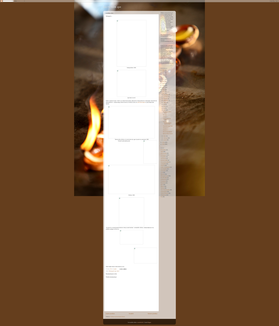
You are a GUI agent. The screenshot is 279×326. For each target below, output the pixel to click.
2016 (163, 89)
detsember (166, 94)
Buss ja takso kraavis (168, 133)
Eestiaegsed (163, 155)
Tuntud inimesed (164, 193)
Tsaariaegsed (164, 191)
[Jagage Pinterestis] (125, 269)
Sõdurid (162, 186)
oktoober (165, 98)
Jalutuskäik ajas (112, 7)
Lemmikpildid (164, 168)
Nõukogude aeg (112, 271)
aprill (164, 110)
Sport (118, 271)
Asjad (162, 151)
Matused (163, 174)
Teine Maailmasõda (165, 189)
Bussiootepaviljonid (167, 131)
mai (164, 108)
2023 (163, 76)
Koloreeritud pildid (165, 162)
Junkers (165, 116)
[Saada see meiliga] (120, 269)
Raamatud (163, 182)
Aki (111, 269)
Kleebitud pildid (164, 160)
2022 (163, 77)
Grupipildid (163, 156)
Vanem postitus (152, 313)
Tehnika (162, 188)
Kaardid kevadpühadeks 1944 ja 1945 (167, 123)
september (166, 100)
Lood (162, 172)
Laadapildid (163, 163)
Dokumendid (163, 153)
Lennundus (163, 170)
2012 (163, 144)
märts (164, 136)
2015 (163, 91)
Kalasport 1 (165, 129)
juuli (164, 104)
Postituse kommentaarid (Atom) (117, 316)
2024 (163, 74)
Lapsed (162, 165)
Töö (161, 196)
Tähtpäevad (163, 195)
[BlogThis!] (121, 269)
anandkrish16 (140, 322)
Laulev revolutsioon (165, 167)
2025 (163, 72)
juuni (164, 106)
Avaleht (131, 313)
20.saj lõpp (163, 149)
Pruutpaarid (163, 181)
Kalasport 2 (165, 127)
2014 (163, 93)
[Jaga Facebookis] (124, 269)
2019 (163, 83)
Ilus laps (165, 114)
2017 (163, 87)
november (165, 96)
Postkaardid (163, 179)
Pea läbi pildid (164, 177)
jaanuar (165, 139)
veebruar (165, 138)
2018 (163, 85)
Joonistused (163, 158)
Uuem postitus (110, 313)
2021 (163, 79)
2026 (163, 70)
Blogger (149, 322)
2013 (163, 142)
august (165, 102)
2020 (163, 81)
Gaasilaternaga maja (168, 126)
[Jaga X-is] (123, 269)
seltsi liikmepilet (141, 102)
